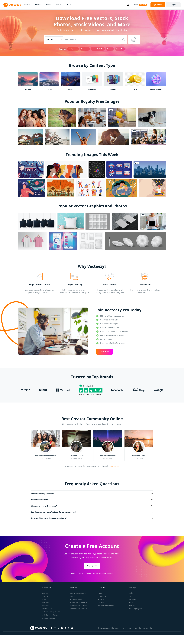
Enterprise (45, 602)
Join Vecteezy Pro (106, 573)
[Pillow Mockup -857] (70, 221)
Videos (48, 5)
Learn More (104, 351)
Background (73, 49)
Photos (37, 5)
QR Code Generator (49, 618)
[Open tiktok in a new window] (65, 628)
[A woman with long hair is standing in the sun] (83, 137)
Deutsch (131, 602)
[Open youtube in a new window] (72, 628)
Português (132, 599)
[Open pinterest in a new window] (62, 628)
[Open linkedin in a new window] (58, 628)
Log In (173, 5)
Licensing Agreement (78, 593)
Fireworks (84, 49)
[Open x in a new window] (69, 628)
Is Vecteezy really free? (40, 500)
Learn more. (113, 466)
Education (45, 606)
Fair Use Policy (147, 628)
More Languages (135, 608)
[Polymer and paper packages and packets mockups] (91, 241)
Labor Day (120, 49)
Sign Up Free (92, 566)
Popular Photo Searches (78, 606)
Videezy (44, 599)
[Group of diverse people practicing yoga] (148, 137)
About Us (101, 599)
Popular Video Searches (78, 609)
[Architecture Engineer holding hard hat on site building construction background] (122, 117)
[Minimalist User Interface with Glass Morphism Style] (63, 241)
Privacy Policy (137, 628)
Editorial (59, 5)
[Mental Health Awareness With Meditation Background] (152, 188)
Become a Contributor (106, 606)
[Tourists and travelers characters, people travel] (90, 188)
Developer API (47, 609)
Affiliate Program (76, 599)
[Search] (123, 39)
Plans (136, 5)
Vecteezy (45, 596)
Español (131, 596)
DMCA (72, 596)
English (131, 593)
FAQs (100, 593)
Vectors (27, 5)
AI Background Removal (50, 615)
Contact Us (102, 596)
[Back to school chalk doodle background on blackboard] (97, 169)
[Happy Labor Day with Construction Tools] (31, 169)
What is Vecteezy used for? (42, 493)
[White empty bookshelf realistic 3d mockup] (98, 221)
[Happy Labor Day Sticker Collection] (119, 169)
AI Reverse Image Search (51, 612)
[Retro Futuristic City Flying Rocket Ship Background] (60, 188)
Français (132, 606)
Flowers (110, 49)
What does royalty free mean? (44, 506)
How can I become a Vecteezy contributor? (49, 518)
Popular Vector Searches (79, 602)
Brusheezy (45, 593)
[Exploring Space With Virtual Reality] (31, 188)
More (69, 5)
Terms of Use (127, 628)
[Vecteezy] (12, 5)
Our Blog (101, 602)
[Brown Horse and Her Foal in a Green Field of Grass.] (62, 117)
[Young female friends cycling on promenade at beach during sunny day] (57, 137)
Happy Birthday (97, 49)
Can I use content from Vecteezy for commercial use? (53, 512)
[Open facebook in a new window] (51, 628)
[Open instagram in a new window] (55, 628)
